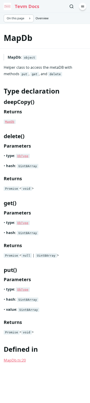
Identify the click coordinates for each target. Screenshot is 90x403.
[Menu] (82, 6)
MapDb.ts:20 (15, 360)
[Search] (71, 6)
